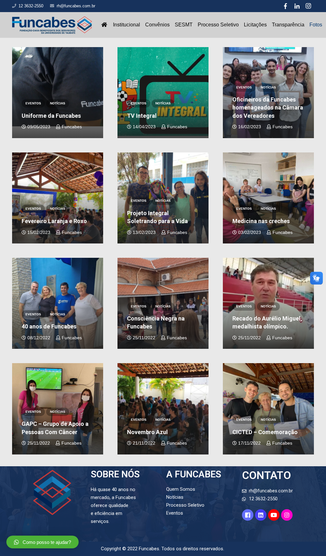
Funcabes (72, 126)
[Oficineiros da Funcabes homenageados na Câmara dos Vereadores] (268, 92)
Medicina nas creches (261, 221)
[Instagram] (308, 6)
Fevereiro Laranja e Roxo (54, 221)
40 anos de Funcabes (49, 326)
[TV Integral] (163, 91)
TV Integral (142, 115)
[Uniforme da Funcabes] (57, 87)
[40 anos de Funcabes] (57, 303)
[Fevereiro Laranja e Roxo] (57, 197)
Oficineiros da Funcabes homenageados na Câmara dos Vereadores (267, 107)
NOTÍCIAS (57, 103)
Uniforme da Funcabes (51, 115)
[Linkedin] (260, 515)
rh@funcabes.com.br (76, 6)
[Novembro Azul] (163, 408)
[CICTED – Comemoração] (268, 408)
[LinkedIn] (297, 6)
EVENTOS (33, 103)
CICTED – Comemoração (265, 432)
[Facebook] (285, 6)
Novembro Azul (147, 432)
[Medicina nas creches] (268, 197)
